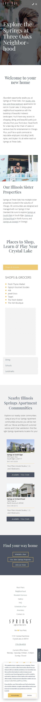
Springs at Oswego (10, 221)
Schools (8, 365)
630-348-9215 (12, 506)
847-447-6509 (12, 461)
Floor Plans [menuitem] (20, 587)
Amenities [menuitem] (20, 610)
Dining (7, 359)
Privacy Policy (23, 681)
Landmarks (9, 371)
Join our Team (20, 565)
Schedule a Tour (20, 554)
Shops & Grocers (12, 267)
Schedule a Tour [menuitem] (20, 606)
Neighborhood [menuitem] (20, 591)
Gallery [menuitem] (20, 599)
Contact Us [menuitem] (20, 614)
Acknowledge (15, 695)
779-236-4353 (20, 644)
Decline (29, 695)
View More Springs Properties (20, 559)
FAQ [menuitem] (20, 603)
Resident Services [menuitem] (20, 595)
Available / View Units (20, 475)
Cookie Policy (13, 681)
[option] (19, 168)
